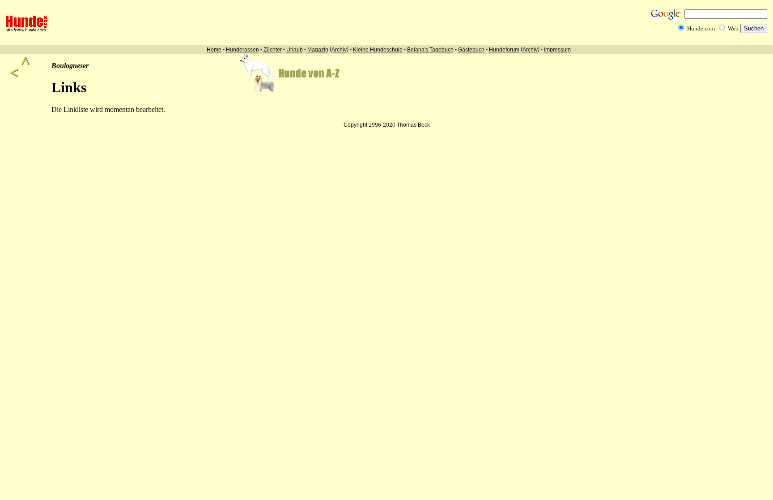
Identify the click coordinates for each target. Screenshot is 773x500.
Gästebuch (471, 50)
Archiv (339, 50)
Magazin (317, 50)
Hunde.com (701, 28)
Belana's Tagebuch (430, 50)
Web (733, 28)
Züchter (272, 50)
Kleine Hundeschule (378, 50)
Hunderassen (242, 50)
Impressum (557, 50)
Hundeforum (504, 50)
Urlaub (294, 50)
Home (214, 50)
